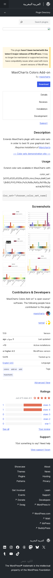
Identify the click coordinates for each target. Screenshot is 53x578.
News (47, 471)
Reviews (43, 102)
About (47, 466)
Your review (44, 429)
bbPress (44, 523)
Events (21, 495)
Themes (21, 471)
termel (41, 322)
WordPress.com (41, 513)
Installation (42, 109)
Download (44, 84)
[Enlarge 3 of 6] (46, 258)
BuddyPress (42, 528)
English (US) (8, 363)
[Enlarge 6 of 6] (21, 266)
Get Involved (18, 490)
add (20, 369)
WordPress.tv (42, 504)
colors (6, 369)
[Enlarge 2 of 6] (46, 235)
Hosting (46, 476)
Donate (20, 499)
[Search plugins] (21, 22)
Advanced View (42, 382)
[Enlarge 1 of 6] (46, 214)
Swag (21, 504)
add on (14, 369)
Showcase (20, 466)
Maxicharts (44, 147)
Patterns (21, 481)
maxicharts (44, 76)
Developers (44, 499)
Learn (47, 490)
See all (6, 429)
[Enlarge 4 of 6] (21, 214)
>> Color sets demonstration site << (31, 153)
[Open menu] (4, 4)
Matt (46, 518)
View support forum (40, 449)
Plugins (21, 476)
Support (44, 123)
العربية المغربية (37, 540)
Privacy (46, 481)
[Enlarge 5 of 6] (21, 241)
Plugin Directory (43, 12)
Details (44, 94)
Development (40, 116)
